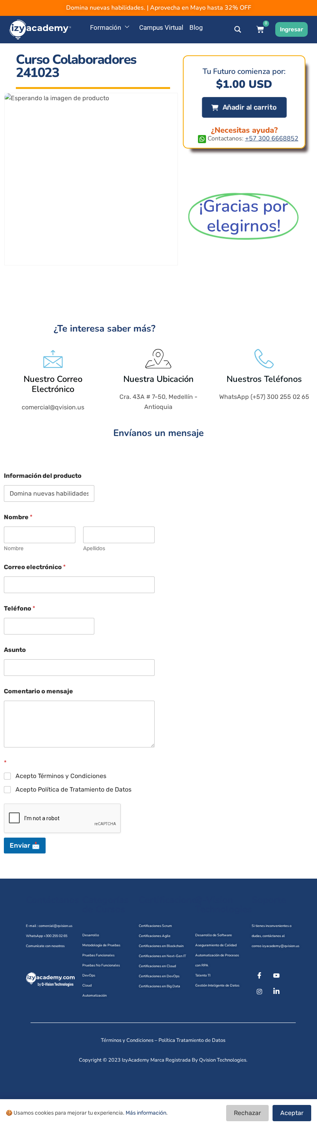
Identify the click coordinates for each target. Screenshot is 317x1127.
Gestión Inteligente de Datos (217, 985)
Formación (105, 27)
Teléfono (19, 608)
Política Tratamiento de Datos (191, 1040)
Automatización (94, 995)
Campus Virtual (161, 27)
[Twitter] (276, 976)
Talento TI (202, 975)
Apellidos (94, 548)
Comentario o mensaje (38, 691)
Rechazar (247, 1113)
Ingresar (291, 29)
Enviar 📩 (25, 845)
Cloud (87, 985)
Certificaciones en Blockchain (161, 946)
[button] (244, 107)
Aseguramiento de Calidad (216, 945)
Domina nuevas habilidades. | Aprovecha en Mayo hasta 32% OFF (158, 7)
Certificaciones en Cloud (157, 966)
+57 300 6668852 (271, 138)
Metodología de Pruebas (101, 945)
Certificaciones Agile (154, 936)
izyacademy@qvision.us (280, 946)
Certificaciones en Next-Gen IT (162, 956)
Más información (146, 1113)
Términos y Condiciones (127, 1040)
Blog (196, 27)
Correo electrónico (35, 567)
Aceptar (291, 1113)
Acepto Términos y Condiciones (60, 776)
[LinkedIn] (276, 991)
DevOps (88, 975)
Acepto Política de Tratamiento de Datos (73, 789)
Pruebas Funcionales (98, 955)
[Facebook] (259, 976)
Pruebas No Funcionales (101, 965)
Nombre (14, 548)
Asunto (15, 649)
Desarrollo (90, 935)
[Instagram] (259, 991)
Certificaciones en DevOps (159, 976)
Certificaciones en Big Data (159, 986)
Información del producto (43, 475)
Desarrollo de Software (213, 935)
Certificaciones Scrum (155, 925)
